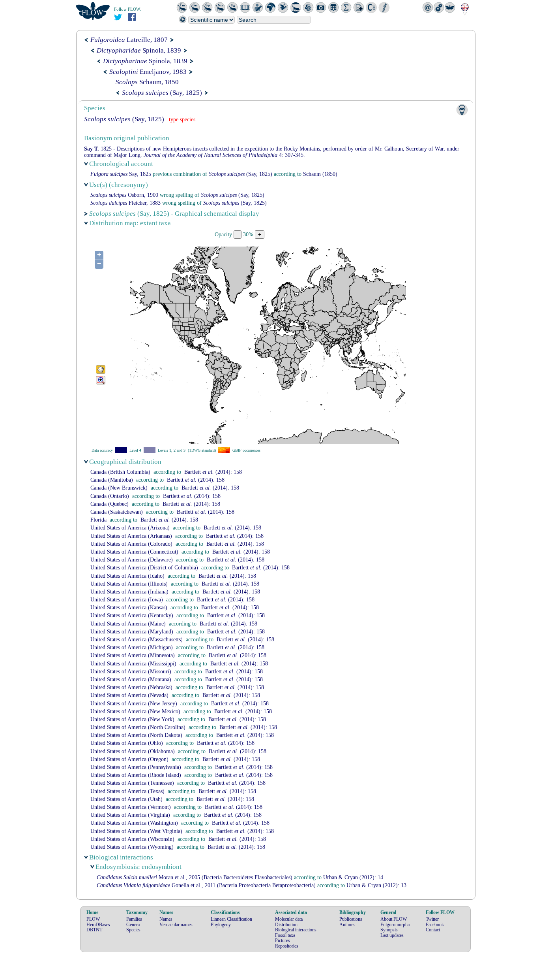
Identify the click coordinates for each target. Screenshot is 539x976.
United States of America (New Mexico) (135, 711)
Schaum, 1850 (147, 82)
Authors (347, 924)
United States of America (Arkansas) (131, 536)
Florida (98, 520)
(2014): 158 (213, 472)
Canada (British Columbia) (120, 472)
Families (134, 919)
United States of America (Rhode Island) (135, 775)
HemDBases (98, 924)
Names (165, 919)
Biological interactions (295, 930)
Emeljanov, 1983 (148, 71)
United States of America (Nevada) (129, 695)
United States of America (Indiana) (129, 592)
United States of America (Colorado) (131, 544)
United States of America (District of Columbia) (144, 568)
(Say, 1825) (162, 92)
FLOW (93, 919)
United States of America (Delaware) (131, 560)
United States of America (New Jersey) (133, 704)
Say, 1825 (120, 174)
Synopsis (389, 930)
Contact (433, 930)
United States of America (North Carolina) (137, 727)
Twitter (432, 919)
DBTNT (94, 930)
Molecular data (289, 919)
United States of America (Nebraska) (131, 687)
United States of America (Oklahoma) (132, 751)
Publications (350, 919)
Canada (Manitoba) (111, 480)
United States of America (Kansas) (128, 607)
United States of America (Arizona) (130, 528)
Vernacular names (176, 924)
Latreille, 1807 (129, 39)
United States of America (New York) (132, 719)
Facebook (435, 924)
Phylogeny (221, 924)
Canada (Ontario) (109, 496)
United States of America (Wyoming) (132, 847)
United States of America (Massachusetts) (136, 640)
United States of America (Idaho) (127, 576)
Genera (133, 924)
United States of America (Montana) (130, 679)
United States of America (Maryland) (131, 632)
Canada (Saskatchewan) (116, 512)
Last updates (392, 935)
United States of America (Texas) (127, 791)
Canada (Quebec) (109, 504)
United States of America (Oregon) (129, 759)
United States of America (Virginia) (130, 815)
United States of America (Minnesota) (132, 655)
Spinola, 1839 (139, 50)
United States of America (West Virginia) (136, 831)
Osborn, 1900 (124, 195)
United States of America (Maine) (128, 624)
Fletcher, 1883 (125, 203)
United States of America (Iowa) (126, 600)
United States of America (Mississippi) (133, 664)
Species (133, 930)
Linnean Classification (231, 919)
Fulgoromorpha (395, 924)
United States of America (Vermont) (130, 807)
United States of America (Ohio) (126, 743)
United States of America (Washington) (134, 823)
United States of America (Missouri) (130, 672)
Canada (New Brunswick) (119, 488)
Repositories (286, 946)
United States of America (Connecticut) (134, 552)
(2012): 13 (376, 885)
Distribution (286, 924)
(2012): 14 (353, 877)
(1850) (320, 174)
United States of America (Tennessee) (132, 783)
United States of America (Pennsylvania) (135, 767)
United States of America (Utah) (126, 799)
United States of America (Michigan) (131, 647)
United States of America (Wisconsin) (132, 839)
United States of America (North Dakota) (136, 735)
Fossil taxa (285, 935)
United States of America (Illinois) (129, 584)
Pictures (282, 940)
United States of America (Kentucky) (131, 615)
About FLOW (393, 919)
